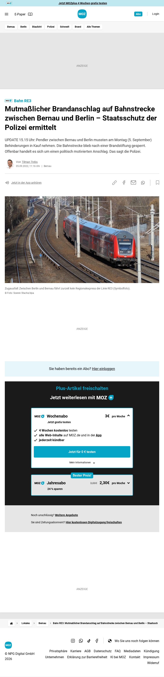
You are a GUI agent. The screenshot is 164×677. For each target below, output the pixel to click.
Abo (138, 14)
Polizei (50, 26)
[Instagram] (73, 641)
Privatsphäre (58, 651)
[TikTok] (89, 641)
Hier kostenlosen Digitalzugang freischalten (94, 522)
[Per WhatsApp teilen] (143, 183)
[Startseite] (11, 623)
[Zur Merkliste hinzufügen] (156, 183)
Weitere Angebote (66, 515)
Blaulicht (37, 26)
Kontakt (134, 657)
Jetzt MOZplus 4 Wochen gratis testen (83, 3)
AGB (87, 651)
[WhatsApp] (81, 641)
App (99, 435)
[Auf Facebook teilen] (124, 182)
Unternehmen (54, 657)
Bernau (11, 26)
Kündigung (151, 651)
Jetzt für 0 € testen (82, 452)
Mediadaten (132, 651)
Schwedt (64, 26)
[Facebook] (97, 641)
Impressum (151, 657)
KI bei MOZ (118, 657)
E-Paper (20, 14)
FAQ (118, 651)
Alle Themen (93, 26)
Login (155, 13)
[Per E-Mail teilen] (133, 182)
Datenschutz (103, 651)
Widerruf (153, 663)
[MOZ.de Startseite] (82, 13)
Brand (78, 26)
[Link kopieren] (114, 183)
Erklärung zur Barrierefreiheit (87, 657)
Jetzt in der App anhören (26, 182)
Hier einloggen (103, 369)
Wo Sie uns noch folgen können (137, 641)
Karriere (75, 651)
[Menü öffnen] (6, 14)
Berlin (23, 26)
